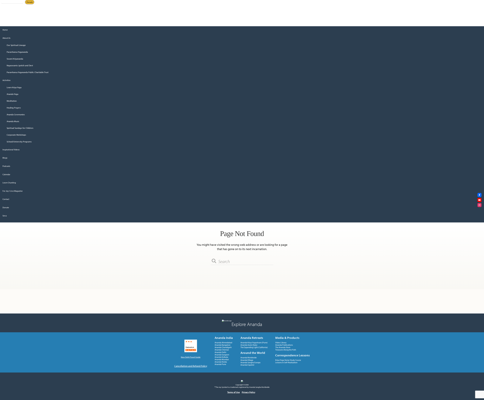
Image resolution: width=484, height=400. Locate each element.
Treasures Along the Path (285, 350)
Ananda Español (247, 365)
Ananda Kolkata (221, 357)
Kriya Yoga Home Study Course (288, 360)
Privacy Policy (248, 392)
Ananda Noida (221, 362)
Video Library (280, 342)
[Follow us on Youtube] (479, 200)
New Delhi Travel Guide (190, 357)
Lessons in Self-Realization (286, 362)
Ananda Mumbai (222, 359)
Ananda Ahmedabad (223, 342)
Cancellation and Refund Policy (190, 365)
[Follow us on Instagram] (479, 205)
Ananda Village (246, 360)
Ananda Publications (284, 345)
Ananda (3, 5)
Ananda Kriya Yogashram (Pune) (254, 342)
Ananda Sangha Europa (250, 362)
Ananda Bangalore (222, 345)
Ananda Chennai (222, 350)
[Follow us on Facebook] (479, 195)
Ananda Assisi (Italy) (248, 345)
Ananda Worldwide (248, 357)
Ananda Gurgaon (222, 354)
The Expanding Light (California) (254, 347)
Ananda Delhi (6, 7)
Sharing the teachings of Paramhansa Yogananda (26, 9)
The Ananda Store (282, 347)
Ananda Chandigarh (223, 347)
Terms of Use (233, 392)
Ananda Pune (220, 364)
